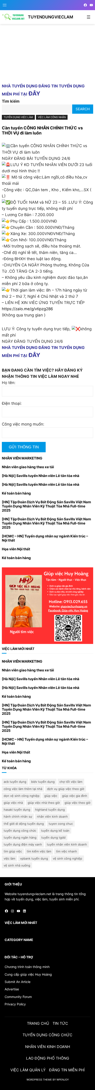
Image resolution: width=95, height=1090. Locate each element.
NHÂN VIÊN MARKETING (22, 458)
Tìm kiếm (11, 101)
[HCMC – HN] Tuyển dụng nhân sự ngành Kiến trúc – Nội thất (45, 538)
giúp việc (50, 796)
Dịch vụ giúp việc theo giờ (65, 789)
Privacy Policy (15, 1004)
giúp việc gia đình (74, 796)
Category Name (19, 940)
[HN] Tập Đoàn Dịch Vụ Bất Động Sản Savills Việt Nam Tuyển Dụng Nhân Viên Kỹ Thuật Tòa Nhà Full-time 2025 (46, 506)
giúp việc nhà (13, 802)
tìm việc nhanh (66, 851)
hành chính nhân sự (18, 816)
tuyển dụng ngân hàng (20, 837)
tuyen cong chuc (61, 823)
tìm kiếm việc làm (39, 851)
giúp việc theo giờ (77, 802)
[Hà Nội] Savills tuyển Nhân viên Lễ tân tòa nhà (40, 476)
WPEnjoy (62, 1079)
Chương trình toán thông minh (27, 967)
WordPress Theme (39, 1079)
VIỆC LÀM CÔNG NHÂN (52, 117)
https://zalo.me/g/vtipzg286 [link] (27, 309)
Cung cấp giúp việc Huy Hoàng (28, 974)
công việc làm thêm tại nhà (23, 789)
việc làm (9, 858)
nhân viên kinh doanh (52, 816)
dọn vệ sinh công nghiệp (21, 796)
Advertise (12, 989)
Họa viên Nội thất (16, 549)
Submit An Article (17, 982)
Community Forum (18, 997)
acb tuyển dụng (15, 781)
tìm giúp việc (13, 851)
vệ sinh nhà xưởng (17, 865)
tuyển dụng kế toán (55, 830)
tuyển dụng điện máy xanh (23, 844)
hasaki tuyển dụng (17, 809)
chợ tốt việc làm (70, 781)
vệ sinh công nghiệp (67, 858)
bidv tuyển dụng (43, 781)
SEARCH (83, 109)
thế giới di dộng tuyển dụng (24, 823)
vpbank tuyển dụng (34, 858)
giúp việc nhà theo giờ (44, 802)
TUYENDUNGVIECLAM (50, 17)
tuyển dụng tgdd (53, 837)
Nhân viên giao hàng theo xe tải (28, 467)
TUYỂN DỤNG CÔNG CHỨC (20, 830)
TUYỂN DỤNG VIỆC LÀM (18, 117)
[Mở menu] (4, 5)
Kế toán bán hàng (16, 493)
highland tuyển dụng (50, 809)
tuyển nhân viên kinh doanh (67, 844)
